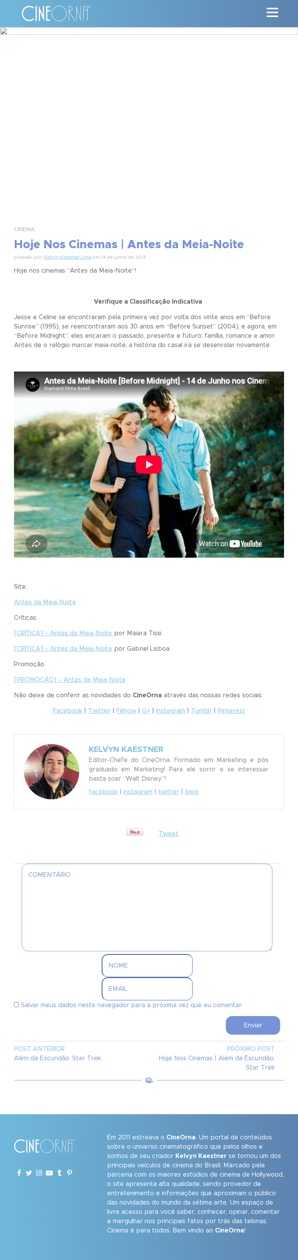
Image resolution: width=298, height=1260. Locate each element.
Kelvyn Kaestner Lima (67, 257)
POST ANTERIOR (39, 1049)
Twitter (99, 711)
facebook (103, 792)
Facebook (67, 711)
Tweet (168, 834)
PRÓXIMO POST (251, 1049)
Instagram (170, 711)
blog (191, 792)
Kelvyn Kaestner (126, 750)
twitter (168, 792)
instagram (137, 792)
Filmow (126, 711)
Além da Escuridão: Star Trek (57, 1058)
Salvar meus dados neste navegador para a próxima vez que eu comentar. (132, 1005)
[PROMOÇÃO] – (70, 680)
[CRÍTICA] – (63, 633)
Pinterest (231, 711)
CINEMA (24, 229)
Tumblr (201, 711)
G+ (146, 711)
